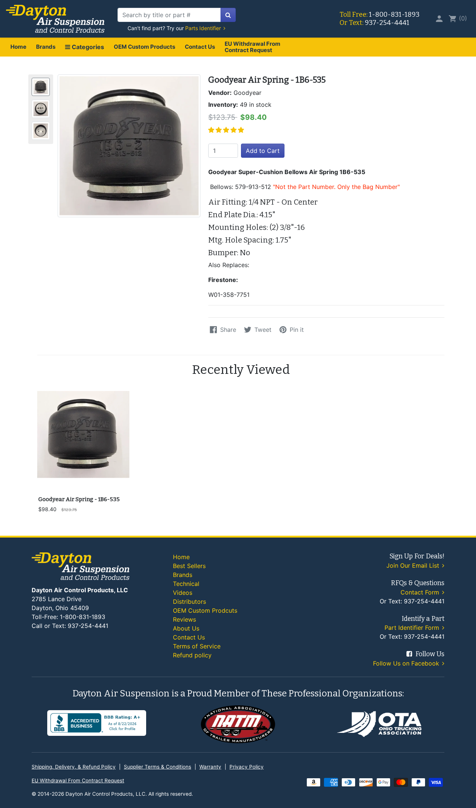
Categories (87, 47)
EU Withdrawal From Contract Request (252, 47)
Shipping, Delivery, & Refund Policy (74, 767)
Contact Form (421, 592)
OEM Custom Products (144, 46)
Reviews (184, 619)
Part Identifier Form (413, 627)
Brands (45, 46)
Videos (182, 592)
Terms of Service (197, 646)
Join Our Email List (413, 565)
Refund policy (192, 655)
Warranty (210, 767)
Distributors (189, 601)
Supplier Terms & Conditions (157, 767)
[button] (227, 130)
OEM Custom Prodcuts (205, 610)
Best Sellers (189, 566)
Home (18, 46)
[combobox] (169, 15)
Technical (186, 583)
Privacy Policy (246, 767)
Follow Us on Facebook (407, 663)
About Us (186, 628)
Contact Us (200, 46)
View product (83, 482)
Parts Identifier (203, 28)
